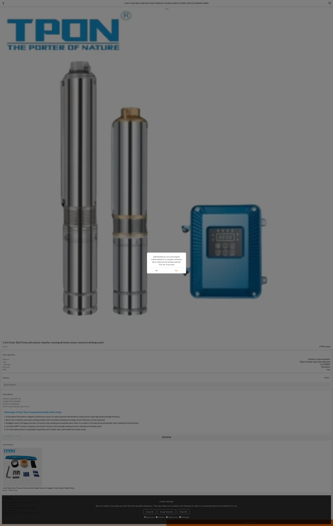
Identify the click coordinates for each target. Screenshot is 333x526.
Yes (176, 270)
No (157, 270)
